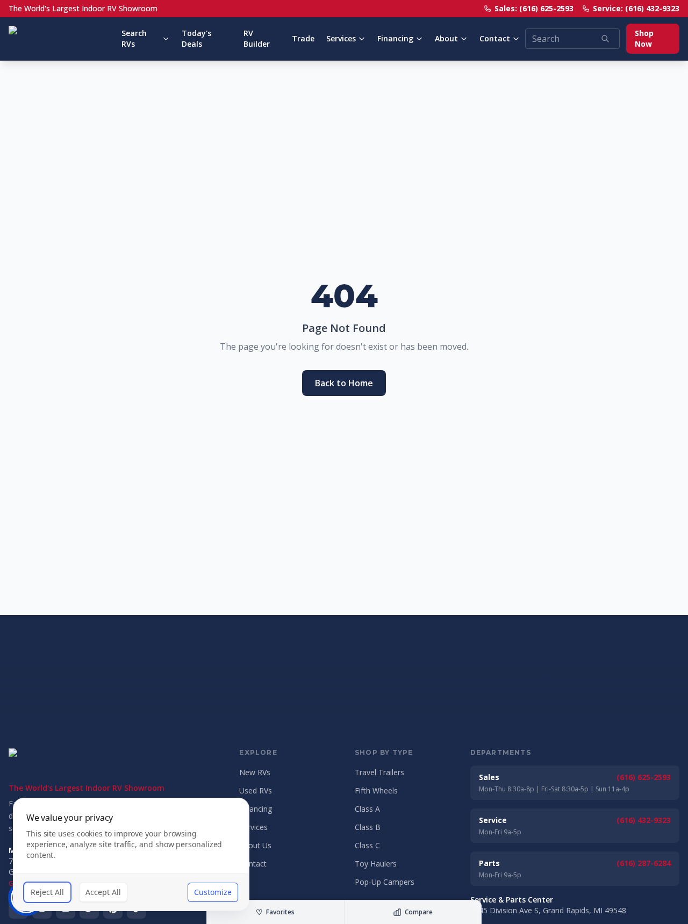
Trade (303, 38)
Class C (367, 845)
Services (341, 38)
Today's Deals (196, 38)
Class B (368, 827)
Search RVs (134, 38)
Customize (213, 892)
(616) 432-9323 (644, 820)
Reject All (47, 892)
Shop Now (644, 38)
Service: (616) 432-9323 (636, 8)
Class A (367, 809)
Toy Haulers (376, 863)
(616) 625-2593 (644, 777)
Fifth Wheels (376, 790)
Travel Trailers (379, 772)
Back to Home (344, 383)
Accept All (103, 892)
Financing (395, 38)
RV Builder (256, 38)
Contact (494, 38)
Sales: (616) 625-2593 (534, 8)
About (446, 38)
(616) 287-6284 (644, 863)
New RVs (254, 772)
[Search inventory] (605, 38)
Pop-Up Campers (384, 882)
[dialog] (131, 854)
